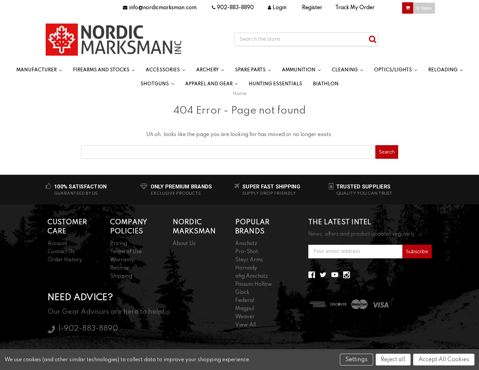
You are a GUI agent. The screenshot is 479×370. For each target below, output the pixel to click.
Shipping (121, 276)
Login (279, 7)
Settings (356, 360)
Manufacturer (37, 70)
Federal (244, 300)
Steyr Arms (249, 260)
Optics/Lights (393, 70)
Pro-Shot (246, 251)
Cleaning (345, 70)
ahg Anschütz (251, 276)
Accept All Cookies (443, 360)
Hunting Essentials (275, 84)
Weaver (245, 317)
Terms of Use (126, 251)
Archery (208, 70)
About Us (184, 243)
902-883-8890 (235, 7)
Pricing (118, 243)
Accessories (163, 70)
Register (312, 7)
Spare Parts (251, 70)
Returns (119, 268)
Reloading (443, 70)
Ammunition (299, 70)
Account (57, 243)
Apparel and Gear (209, 84)
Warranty (122, 260)
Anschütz (246, 243)
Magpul (244, 308)
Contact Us (61, 251)
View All (245, 325)
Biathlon (326, 84)
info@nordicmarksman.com (162, 7)
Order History (65, 260)
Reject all (393, 360)
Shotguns (155, 84)
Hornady (246, 268)
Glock (242, 292)
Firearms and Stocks (101, 70)
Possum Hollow (253, 284)
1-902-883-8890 (88, 328)
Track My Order (355, 7)
